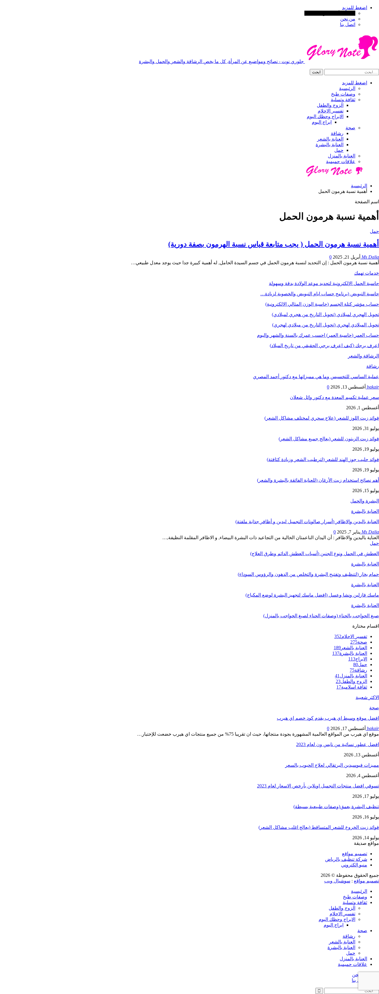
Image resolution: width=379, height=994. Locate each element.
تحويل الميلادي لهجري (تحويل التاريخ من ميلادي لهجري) (325, 324)
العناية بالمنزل (341, 155)
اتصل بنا (347, 24)
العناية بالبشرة (329, 144)
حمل (338, 150)
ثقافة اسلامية (351, 686)
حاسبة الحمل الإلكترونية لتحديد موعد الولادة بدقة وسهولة (324, 283)
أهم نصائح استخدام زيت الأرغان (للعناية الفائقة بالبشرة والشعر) (318, 480)
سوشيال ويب (337, 880)
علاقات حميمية (340, 161)
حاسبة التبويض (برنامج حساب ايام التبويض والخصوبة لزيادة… (319, 293)
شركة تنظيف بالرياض (346, 859)
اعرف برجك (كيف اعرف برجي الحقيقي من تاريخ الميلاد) (324, 345)
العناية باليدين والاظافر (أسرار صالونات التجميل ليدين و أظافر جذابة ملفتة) (307, 521)
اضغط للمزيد (354, 7)
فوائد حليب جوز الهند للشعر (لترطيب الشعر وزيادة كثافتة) (323, 459)
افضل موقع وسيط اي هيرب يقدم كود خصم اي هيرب (328, 718)
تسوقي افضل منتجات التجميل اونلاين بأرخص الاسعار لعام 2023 (318, 785)
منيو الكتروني (354, 864)
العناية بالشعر (330, 138)
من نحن (347, 18)
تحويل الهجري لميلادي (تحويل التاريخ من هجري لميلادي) (325, 314)
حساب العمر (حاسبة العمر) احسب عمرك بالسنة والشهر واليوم (318, 335)
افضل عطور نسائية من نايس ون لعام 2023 (337, 744)
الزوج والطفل (330, 105)
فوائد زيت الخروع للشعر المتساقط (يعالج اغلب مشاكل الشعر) (318, 827)
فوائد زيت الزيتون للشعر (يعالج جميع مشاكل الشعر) (329, 438)
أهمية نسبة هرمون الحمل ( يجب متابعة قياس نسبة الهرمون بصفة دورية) (273, 244)
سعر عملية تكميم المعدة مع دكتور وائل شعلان (334, 397)
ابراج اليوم (322, 122)
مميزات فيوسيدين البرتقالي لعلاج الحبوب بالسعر (332, 765)
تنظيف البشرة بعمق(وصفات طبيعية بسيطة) (336, 806)
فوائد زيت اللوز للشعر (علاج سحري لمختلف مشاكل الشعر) (321, 418)
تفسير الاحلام (330, 110)
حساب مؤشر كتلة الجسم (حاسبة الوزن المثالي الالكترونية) (322, 304)
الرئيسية (347, 88)
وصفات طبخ (343, 93)
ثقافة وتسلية (343, 99)
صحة (350, 127)
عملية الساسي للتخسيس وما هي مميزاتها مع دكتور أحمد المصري (316, 376)
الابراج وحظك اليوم (325, 116)
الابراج (357, 658)
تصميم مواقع (354, 853)
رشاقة (337, 133)
